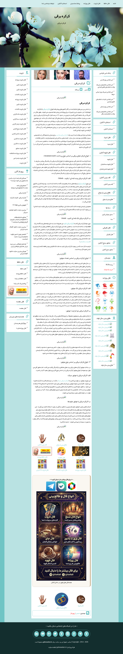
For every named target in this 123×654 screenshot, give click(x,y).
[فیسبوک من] (74, 634)
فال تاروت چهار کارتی (19, 123)
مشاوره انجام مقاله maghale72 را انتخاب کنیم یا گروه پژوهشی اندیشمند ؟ (19, 219)
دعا (112, 219)
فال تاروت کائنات (20, 94)
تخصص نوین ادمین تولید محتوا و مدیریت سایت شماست (19, 236)
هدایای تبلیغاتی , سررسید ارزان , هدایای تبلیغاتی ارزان (19, 245)
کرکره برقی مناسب (62, 135)
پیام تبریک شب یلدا (20, 283)
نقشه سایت (52, 647)
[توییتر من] (55, 634)
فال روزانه (86, 3)
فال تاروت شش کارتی (19, 133)
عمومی (78, 613)
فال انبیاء (110, 144)
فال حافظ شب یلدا (20, 278)
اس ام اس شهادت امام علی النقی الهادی (105, 100)
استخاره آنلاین (62, 3)
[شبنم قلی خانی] (42, 75)
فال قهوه (110, 159)
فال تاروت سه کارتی (19, 119)
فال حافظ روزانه (21, 273)
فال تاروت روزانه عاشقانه (18, 153)
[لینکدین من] (36, 634)
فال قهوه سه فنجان (107, 164)
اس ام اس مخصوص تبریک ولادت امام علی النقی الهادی (105, 86)
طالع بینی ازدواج (108, 199)
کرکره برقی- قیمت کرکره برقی (19, 199)
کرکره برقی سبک (63, 380)
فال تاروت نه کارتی (20, 138)
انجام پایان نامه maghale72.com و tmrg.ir (19, 187)
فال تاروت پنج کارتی (19, 128)
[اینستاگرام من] (67, 634)
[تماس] (61, 634)
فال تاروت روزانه (20, 79)
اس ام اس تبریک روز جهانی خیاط (105, 93)
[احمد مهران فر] (82, 75)
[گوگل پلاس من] (49, 634)
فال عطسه (22, 308)
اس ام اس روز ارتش (106, 106)
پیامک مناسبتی (75, 3)
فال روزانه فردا (21, 328)
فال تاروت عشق (21, 148)
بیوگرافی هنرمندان (20, 323)
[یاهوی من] (86, 634)
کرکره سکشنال (85, 241)
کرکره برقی (62, 16)
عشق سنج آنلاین (107, 249)
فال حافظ (107, 3)
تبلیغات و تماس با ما (48, 3)
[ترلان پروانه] (62, 75)
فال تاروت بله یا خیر (19, 158)
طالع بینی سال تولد (107, 365)
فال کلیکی (109, 234)
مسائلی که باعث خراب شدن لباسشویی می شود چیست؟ (18, 179)
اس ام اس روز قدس (106, 79)
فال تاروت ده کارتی (20, 143)
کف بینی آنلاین (108, 184)
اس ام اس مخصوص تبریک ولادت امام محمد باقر (105, 112)
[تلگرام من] (80, 634)
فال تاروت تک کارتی (19, 114)
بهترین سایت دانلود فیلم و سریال (18, 211)
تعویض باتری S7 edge (19, 205)
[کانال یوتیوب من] (42, 634)
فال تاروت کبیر (21, 84)
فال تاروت (97, 3)
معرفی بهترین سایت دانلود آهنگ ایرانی (18, 252)
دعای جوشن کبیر (107, 214)
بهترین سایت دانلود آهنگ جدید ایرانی (18, 228)
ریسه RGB (109, 264)
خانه (114, 3)
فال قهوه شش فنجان (106, 169)
